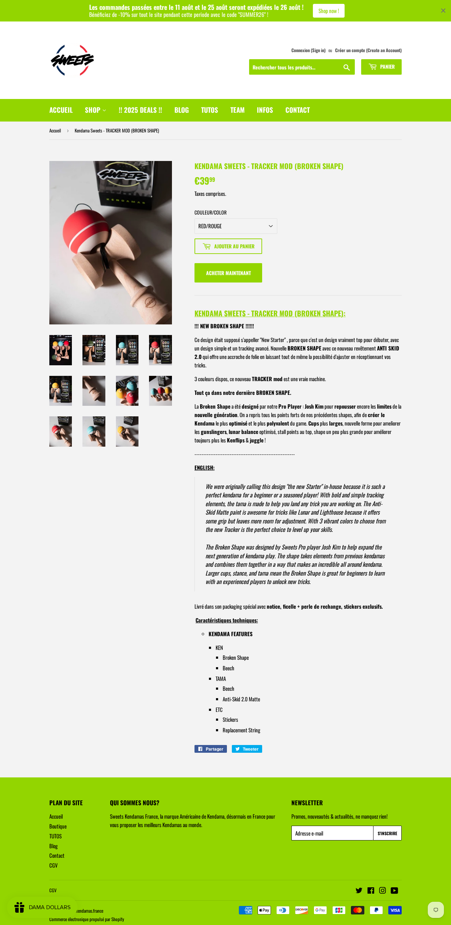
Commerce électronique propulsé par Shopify (86, 919)
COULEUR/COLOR (210, 212)
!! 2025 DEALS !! (140, 109)
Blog (53, 846)
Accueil (55, 130)
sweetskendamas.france (83, 910)
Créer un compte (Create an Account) (368, 50)
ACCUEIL (61, 109)
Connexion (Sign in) (308, 50)
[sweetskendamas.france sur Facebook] (371, 891)
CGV (53, 865)
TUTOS (209, 109)
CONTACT (297, 109)
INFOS (265, 109)
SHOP (93, 109)
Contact (56, 855)
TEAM (237, 109)
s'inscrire (387, 833)
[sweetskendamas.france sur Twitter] (359, 891)
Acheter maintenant (228, 273)
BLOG (181, 109)
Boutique (58, 826)
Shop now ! (329, 10)
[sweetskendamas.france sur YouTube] (394, 891)
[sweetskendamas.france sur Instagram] (382, 891)
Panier (387, 66)
